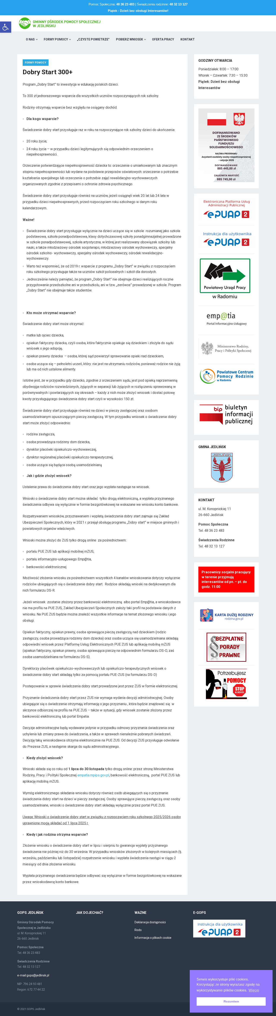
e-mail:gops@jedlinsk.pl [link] (33, 975)
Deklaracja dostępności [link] (150, 922)
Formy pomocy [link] (56, 39)
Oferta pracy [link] (163, 39)
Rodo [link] (138, 930)
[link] (5, 27)
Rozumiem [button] (231, 1001)
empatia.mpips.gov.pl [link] (93, 775)
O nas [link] (30, 39)
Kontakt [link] (187, 39)
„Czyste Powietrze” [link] (93, 39)
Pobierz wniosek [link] (129, 39)
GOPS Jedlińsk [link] (36, 1009)
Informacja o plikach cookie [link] (153, 937)
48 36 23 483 (125, 4)
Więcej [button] (254, 990)
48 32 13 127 (178, 4)
